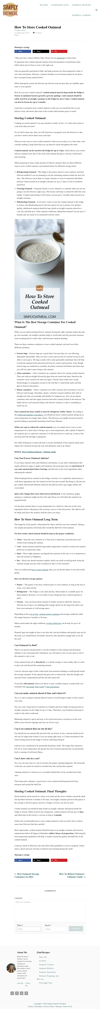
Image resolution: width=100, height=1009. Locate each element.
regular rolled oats (53, 623)
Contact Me (27, 984)
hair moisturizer (52, 687)
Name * (20, 925)
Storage (16, 35)
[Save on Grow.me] (70, 51)
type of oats (33, 614)
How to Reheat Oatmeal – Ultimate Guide (39, 452)
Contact (30, 1006)
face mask (30, 687)
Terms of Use (67, 1006)
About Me (20, 983)
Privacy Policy (49, 1006)
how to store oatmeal (40, 570)
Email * (48, 925)
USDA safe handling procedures (30, 415)
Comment (18, 898)
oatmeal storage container (49, 614)
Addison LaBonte (21, 30)
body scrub (39, 687)
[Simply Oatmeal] (11, 10)
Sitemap (58, 1006)
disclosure (61, 58)
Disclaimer (38, 1006)
